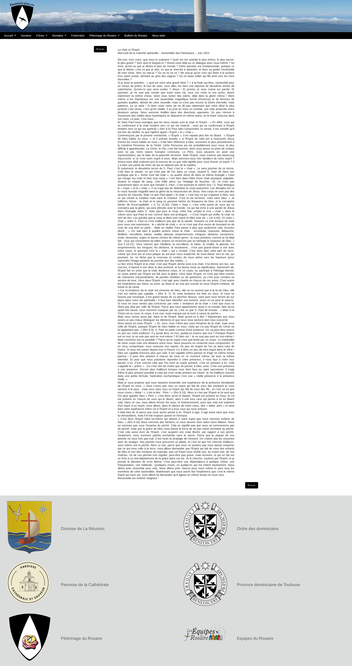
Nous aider (158, 35)
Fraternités (77, 35)
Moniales (58, 35)
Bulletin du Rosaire (135, 35)
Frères (40, 35)
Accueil (9, 35)
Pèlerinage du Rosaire (103, 35)
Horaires (26, 35)
